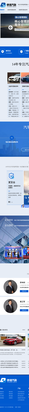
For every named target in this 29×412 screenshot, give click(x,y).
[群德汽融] (12, 380)
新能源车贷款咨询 (21, 397)
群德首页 (2, 391)
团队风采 (11, 391)
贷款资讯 (13, 330)
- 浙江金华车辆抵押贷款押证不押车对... (9, 367)
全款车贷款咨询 (11, 9)
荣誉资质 (11, 393)
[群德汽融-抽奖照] (13, 252)
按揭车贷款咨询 (23, 9)
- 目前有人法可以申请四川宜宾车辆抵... (9, 361)
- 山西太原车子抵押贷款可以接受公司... (9, 363)
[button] (10, 27)
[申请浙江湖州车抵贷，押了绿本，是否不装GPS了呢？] (12, 340)
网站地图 (11, 395)
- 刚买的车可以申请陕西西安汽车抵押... (9, 365)
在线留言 (11, 397)
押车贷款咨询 (20, 395)
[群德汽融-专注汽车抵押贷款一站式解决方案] (8, 5)
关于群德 (2, 395)
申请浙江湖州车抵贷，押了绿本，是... (9, 350)
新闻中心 (2, 393)
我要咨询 (24, 291)
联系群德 (2, 397)
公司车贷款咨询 (21, 399)
